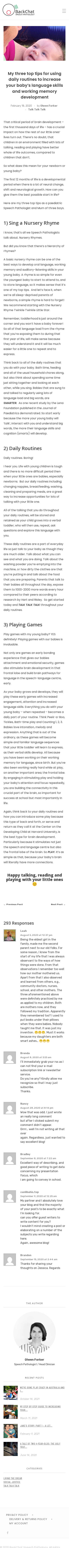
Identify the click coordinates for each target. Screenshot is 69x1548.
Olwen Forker (49, 105)
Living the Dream (13, 1478)
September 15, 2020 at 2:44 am (38, 1259)
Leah (23, 931)
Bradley (25, 1154)
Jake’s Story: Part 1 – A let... (36, 1425)
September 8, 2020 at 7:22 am (38, 1158)
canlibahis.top (29, 1192)
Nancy (24, 1103)
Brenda (25, 1053)
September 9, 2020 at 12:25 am (38, 1196)
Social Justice (12, 1481)
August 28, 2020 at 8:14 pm (36, 1108)
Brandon (25, 1255)
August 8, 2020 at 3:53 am (35, 1057)
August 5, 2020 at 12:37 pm (36, 935)
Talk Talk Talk (37, 109)
